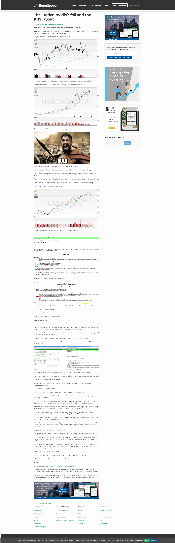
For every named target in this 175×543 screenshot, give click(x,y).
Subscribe (82, 5)
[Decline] (173, 540)
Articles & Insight (95, 5)
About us (80, 510)
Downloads (59, 514)
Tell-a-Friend (104, 523)
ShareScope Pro (38, 514)
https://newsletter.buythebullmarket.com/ (62, 466)
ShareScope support (62, 510)
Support (106, 5)
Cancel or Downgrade (40, 527)
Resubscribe (37, 523)
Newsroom (81, 520)
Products (73, 5)
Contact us (134, 5)
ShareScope (45, 5)
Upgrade (36, 520)
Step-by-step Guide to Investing (65, 520)
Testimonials (82, 517)
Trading (51, 503)
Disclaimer (103, 514)
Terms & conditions (106, 510)
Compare (36, 517)
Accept (147, 540)
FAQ (101, 520)
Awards (80, 514)
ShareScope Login (119, 5)
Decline (153, 540)
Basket (142, 5)
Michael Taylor (58, 24)
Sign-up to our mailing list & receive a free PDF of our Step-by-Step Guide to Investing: (121, 48)
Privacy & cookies (105, 517)
